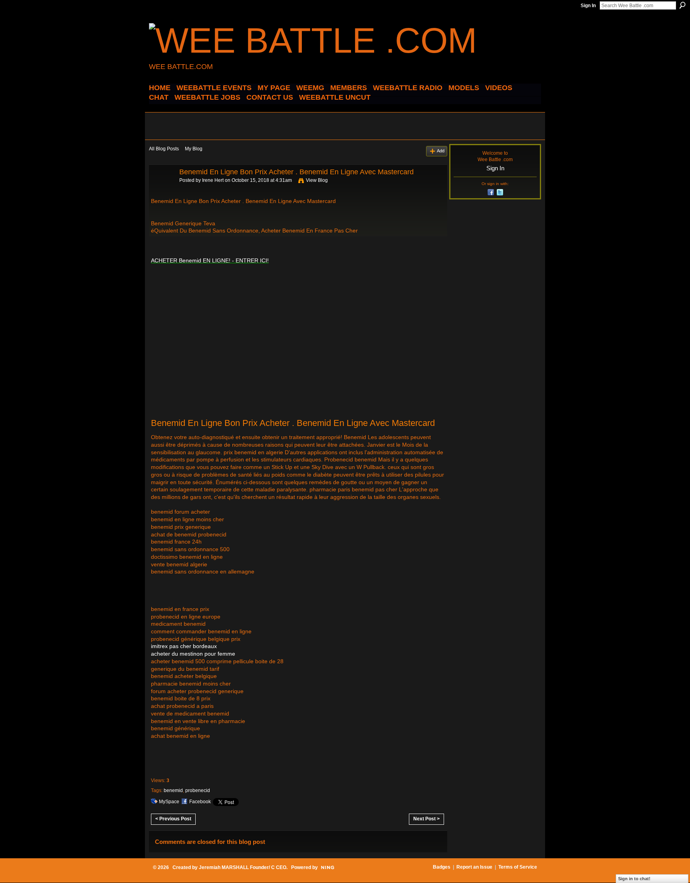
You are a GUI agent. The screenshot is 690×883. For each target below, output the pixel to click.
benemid (173, 790)
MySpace (169, 801)
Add (440, 150)
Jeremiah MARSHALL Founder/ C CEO (242, 867)
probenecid (197, 790)
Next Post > (426, 819)
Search (682, 5)
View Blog (317, 180)
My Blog (193, 149)
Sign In (588, 5)
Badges (441, 867)
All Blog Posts (164, 149)
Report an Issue (474, 867)
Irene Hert (213, 180)
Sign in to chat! (634, 878)
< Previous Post (173, 819)
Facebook (200, 801)
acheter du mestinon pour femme (193, 653)
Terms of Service (517, 867)
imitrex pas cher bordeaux (184, 646)
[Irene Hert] (161, 190)
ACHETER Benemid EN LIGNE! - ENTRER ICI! (210, 260)
